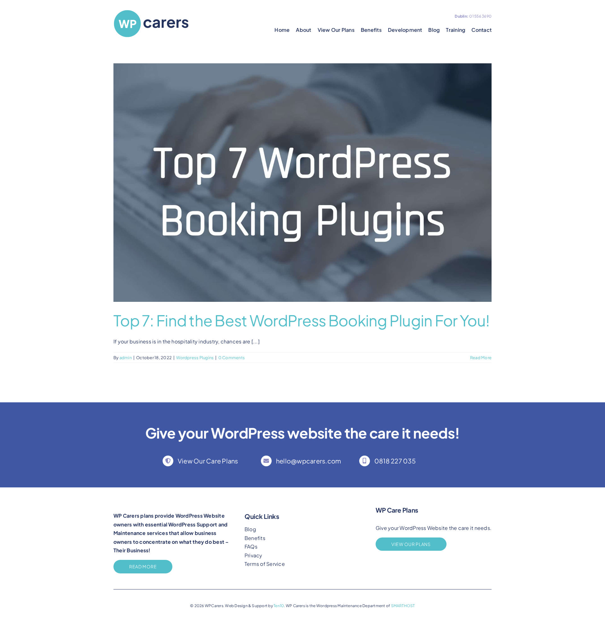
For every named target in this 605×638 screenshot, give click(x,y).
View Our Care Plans (208, 461)
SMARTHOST (403, 605)
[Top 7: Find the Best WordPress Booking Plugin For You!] (302, 182)
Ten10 (279, 605)
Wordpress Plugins (195, 357)
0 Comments (231, 357)
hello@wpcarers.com (308, 461)
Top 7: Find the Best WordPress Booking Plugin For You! (301, 320)
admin (125, 357)
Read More (481, 357)
